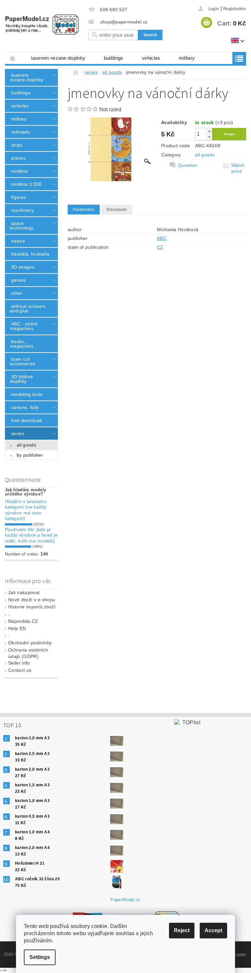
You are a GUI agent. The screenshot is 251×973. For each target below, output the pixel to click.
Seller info (19, 663)
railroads (20, 131)
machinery (22, 210)
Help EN (17, 628)
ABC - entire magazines (24, 326)
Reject (182, 930)
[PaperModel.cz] (42, 24)
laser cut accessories (23, 361)
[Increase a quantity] (209, 131)
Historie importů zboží (32, 606)
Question (187, 165)
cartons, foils (25, 407)
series (17, 433)
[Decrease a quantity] (209, 137)
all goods (26, 444)
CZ (160, 247)
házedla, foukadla (30, 254)
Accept (213, 930)
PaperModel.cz (125, 900)
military (187, 58)
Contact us (19, 670)
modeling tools (26, 394)
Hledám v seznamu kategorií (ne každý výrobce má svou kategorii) (25, 510)
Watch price (238, 168)
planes (18, 158)
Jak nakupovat (24, 592)
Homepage (13, 58)
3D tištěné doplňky (21, 379)
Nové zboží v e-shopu (31, 599)
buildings (114, 58)
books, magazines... (24, 344)
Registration (234, 9)
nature (18, 240)
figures (18, 197)
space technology (21, 225)
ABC (161, 238)
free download (26, 420)
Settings (39, 957)
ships (17, 145)
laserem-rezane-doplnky (58, 58)
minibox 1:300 (26, 184)
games (18, 280)
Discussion (117, 209)
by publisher (30, 455)
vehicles (151, 58)
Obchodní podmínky (30, 642)
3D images (22, 267)
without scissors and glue (27, 308)
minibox (19, 171)
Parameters (83, 209)
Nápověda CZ (23, 621)
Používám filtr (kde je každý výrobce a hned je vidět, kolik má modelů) (31, 535)
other (17, 293)
